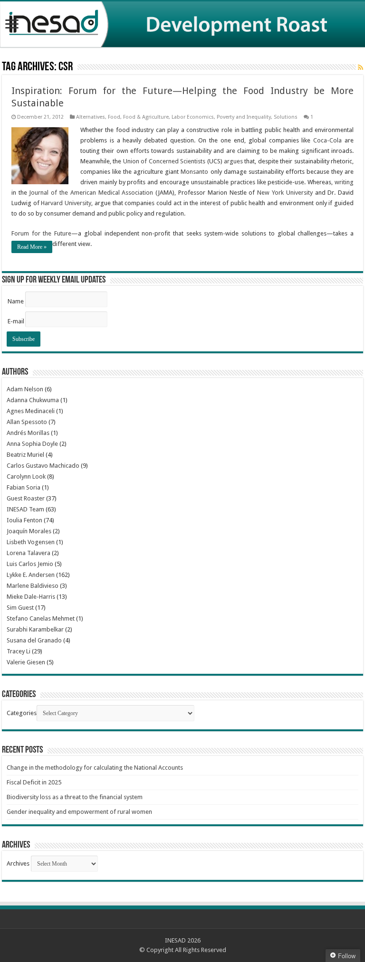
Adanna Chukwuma (33, 400)
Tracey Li (18, 651)
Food (114, 117)
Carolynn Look (26, 476)
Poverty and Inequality (244, 117)
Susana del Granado (34, 640)
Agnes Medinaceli (31, 411)
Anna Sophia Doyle (32, 443)
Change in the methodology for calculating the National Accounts (95, 767)
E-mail (16, 321)
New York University (285, 192)
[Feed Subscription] (360, 67)
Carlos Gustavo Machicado (43, 465)
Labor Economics (193, 117)
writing (344, 182)
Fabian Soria (23, 487)
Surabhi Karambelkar (35, 629)
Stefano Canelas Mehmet (41, 618)
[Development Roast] (182, 24)
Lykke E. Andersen (31, 574)
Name (16, 301)
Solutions (286, 117)
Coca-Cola (327, 140)
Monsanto (194, 171)
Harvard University (66, 203)
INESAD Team (25, 509)
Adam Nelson (25, 389)
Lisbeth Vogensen (31, 542)
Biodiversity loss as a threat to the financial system (75, 797)
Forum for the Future (41, 233)
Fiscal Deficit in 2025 (34, 782)
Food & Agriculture (146, 117)
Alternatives (90, 117)
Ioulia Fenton (24, 520)
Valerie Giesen (26, 662)
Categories (22, 713)
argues (233, 161)
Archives (18, 863)
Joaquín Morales (29, 531)
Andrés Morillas (28, 432)
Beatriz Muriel (25, 454)
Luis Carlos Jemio (30, 563)
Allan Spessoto (27, 421)
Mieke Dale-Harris (31, 596)
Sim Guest (20, 607)
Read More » (32, 247)
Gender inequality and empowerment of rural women (79, 811)
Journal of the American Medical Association (91, 192)
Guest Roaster (26, 498)
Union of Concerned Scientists (164, 161)
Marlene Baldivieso (32, 585)
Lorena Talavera (28, 552)
